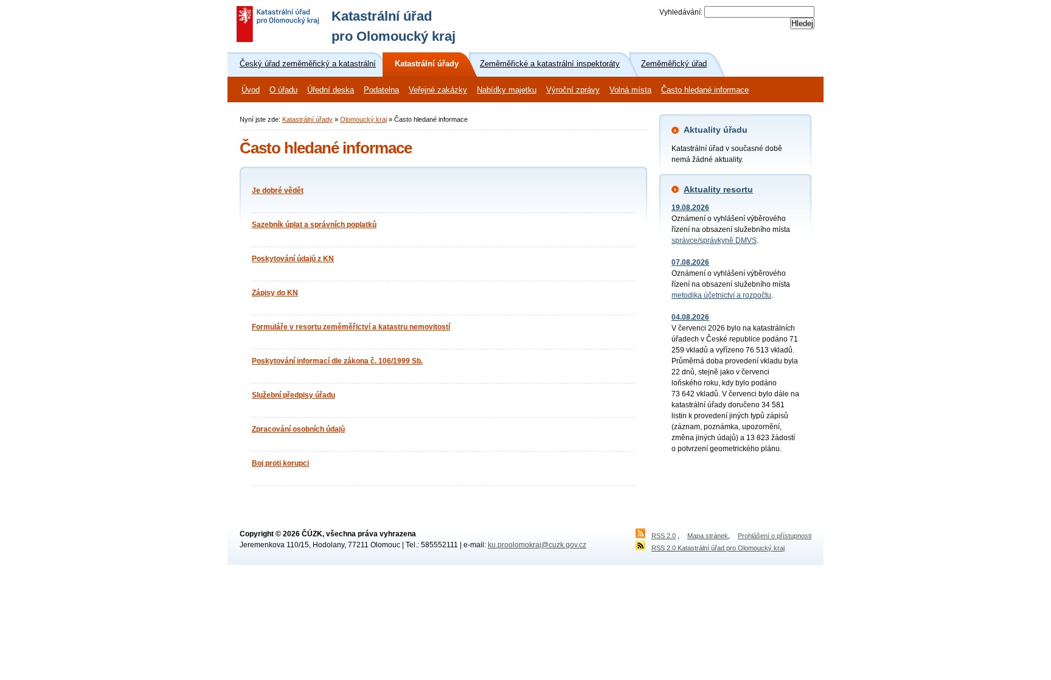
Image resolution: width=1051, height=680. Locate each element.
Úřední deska (330, 90)
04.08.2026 (690, 317)
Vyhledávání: (680, 12)
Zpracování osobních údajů (298, 429)
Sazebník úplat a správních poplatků (314, 224)
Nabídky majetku (506, 90)
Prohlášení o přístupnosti (774, 535)
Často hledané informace (705, 90)
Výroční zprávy (573, 90)
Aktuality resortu (718, 189)
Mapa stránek (707, 535)
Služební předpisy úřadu (293, 395)
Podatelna (381, 90)
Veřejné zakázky (438, 90)
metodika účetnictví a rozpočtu (721, 295)
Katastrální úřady (307, 119)
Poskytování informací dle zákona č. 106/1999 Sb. (337, 361)
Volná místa (630, 90)
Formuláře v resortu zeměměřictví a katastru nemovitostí (351, 327)
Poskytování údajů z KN (293, 258)
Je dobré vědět (278, 190)
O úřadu (283, 90)
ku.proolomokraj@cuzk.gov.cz (537, 545)
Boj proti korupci (280, 463)
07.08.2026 (690, 262)
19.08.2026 (690, 207)
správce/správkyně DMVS (714, 240)
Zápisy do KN (275, 293)
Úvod (250, 90)
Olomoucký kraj (363, 119)
